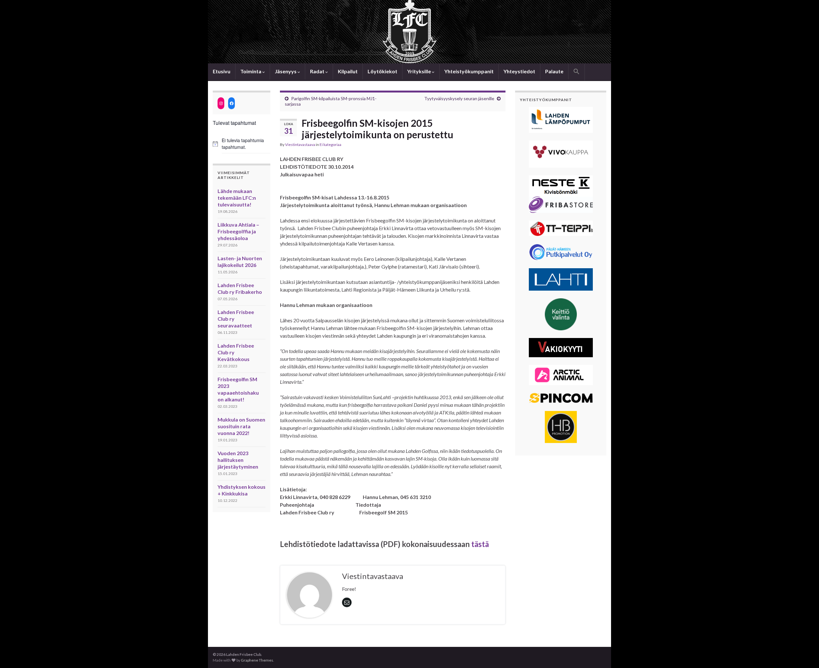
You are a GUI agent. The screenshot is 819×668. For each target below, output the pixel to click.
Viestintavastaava (300, 144)
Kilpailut (348, 71)
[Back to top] (805, 654)
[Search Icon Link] (576, 72)
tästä (480, 544)
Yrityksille (419, 71)
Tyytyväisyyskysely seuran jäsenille (459, 98)
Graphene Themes (257, 660)
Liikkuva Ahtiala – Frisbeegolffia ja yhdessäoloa (238, 231)
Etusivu (221, 71)
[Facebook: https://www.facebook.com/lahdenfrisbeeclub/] (231, 103)
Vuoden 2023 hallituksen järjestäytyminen (238, 460)
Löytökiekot (382, 71)
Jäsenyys (286, 71)
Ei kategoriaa (330, 144)
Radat (317, 71)
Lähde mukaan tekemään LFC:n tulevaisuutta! (237, 197)
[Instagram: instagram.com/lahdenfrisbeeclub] (221, 103)
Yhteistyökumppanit (469, 71)
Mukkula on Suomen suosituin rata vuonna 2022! (241, 426)
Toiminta (251, 71)
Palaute (554, 71)
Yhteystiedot (519, 71)
